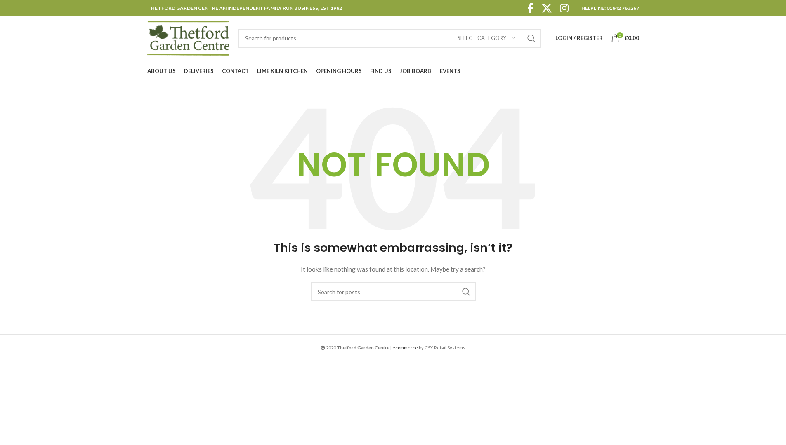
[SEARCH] (531, 38)
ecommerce (405, 347)
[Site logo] (188, 37)
